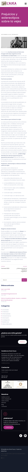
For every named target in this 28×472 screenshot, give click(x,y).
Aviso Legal (4, 453)
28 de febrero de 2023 (6, 34)
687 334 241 (4, 377)
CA (3, 458)
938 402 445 (4, 376)
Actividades (5, 310)
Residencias (5, 322)
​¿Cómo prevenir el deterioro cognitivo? (22, 270)
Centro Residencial (6, 399)
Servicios (3, 402)
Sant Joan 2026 (5, 289)
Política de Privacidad (14, 453)
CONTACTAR (9, 427)
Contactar (4, 406)
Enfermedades (6, 314)
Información (15, 34)
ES (1, 458)
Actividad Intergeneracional (9, 294)
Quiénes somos (5, 363)
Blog (2, 404)
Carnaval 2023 (5, 268)
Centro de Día (5, 401)
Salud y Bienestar (7, 324)
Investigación (6, 320)
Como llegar (4, 372)
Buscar (24, 280)
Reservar (22, 342)
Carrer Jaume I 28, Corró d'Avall (9, 370)
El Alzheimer (5, 312)
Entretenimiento (6, 316)
